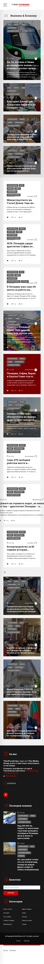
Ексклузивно (12, 28)
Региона (24, 31)
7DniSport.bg (31, 771)
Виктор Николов (29, 58)
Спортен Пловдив (8, 920)
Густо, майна (7, 917)
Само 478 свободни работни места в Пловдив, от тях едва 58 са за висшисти (22, 464)
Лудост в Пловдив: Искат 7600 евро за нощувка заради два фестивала (19, 331)
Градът (24, 24)
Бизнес (16, 24)
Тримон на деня (27, 920)
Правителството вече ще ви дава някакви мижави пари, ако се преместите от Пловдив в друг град (21, 170)
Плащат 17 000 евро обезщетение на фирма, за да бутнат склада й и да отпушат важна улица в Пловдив (21, 419)
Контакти (26, 941)
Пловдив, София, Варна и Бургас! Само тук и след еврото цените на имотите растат (21, 378)
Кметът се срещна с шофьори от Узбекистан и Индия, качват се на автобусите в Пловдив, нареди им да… (22, 652)
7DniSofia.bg (10, 776)
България (11, 232)
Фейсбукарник (7, 924)
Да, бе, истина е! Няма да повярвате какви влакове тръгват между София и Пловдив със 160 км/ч (22, 68)
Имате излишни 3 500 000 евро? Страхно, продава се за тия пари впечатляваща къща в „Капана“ (21, 693)
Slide (9, 24)
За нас (18, 941)
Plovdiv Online (12, 119)
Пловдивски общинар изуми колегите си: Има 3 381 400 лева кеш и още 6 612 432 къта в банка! (22, 138)
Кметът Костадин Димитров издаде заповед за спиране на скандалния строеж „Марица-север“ (22, 734)
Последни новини (13, 31)
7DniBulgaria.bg (10, 773)
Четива (24, 924)
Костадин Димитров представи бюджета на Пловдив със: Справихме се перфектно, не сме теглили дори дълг (21, 109)
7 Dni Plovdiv (30, 98)
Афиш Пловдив (26, 909)
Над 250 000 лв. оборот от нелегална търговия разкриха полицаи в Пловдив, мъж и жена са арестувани (28, 831)
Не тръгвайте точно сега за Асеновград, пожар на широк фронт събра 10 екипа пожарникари (28, 864)
